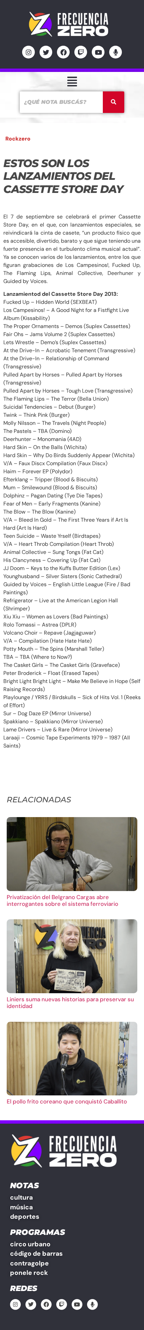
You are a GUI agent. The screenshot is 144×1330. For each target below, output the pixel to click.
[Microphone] (115, 52)
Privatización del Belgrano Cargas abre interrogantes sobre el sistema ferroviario (62, 900)
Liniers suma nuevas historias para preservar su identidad (70, 1003)
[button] (72, 81)
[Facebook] (63, 52)
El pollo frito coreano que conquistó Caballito (67, 1101)
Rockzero (17, 138)
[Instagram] (28, 52)
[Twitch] (80, 52)
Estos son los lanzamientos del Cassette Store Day (63, 176)
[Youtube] (98, 52)
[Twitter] (46, 52)
